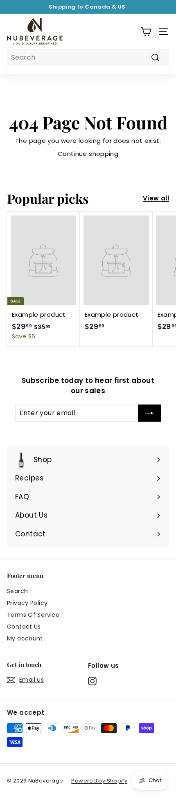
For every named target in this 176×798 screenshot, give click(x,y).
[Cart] (146, 32)
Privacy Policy (27, 603)
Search (17, 591)
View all (156, 198)
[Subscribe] (149, 413)
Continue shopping (88, 153)
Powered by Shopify (99, 781)
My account (25, 638)
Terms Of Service (33, 615)
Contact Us (24, 626)
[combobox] (88, 57)
